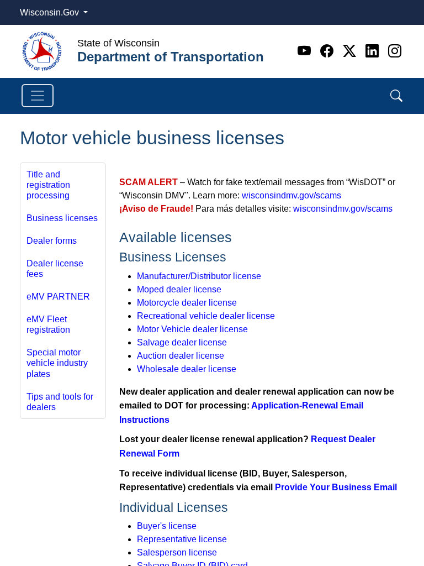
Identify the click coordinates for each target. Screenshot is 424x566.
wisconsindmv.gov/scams (291, 195)
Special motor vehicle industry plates (57, 363)
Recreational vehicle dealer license (206, 316)
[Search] (396, 96)
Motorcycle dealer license (187, 302)
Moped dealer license (179, 289)
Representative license (182, 539)
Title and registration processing (48, 185)
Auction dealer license (180, 355)
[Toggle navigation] (38, 95)
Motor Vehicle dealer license (192, 329)
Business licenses (62, 218)
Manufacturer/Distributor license (199, 276)
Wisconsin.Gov (50, 12)
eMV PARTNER (58, 296)
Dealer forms (51, 240)
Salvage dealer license (182, 342)
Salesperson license (177, 552)
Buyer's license (167, 526)
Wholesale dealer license (186, 369)
